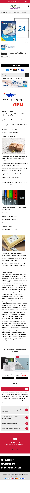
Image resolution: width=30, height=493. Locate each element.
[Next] (28, 30)
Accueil (3, 12)
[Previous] (2, 30)
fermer (27, 1)
